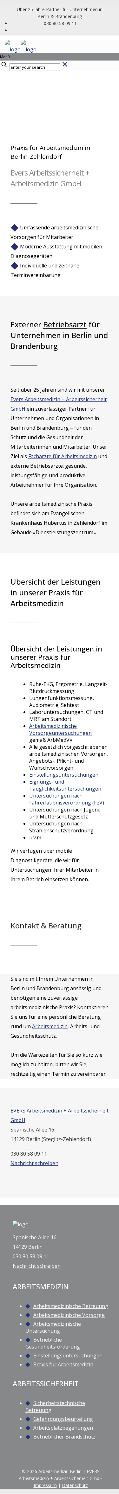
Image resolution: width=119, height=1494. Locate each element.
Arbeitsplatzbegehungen (63, 1427)
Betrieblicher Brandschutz (64, 1436)
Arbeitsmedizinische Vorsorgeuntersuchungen (60, 729)
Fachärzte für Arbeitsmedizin (62, 456)
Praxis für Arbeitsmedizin (63, 1364)
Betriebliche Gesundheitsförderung (52, 1343)
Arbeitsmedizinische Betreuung (70, 1306)
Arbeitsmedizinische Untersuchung (53, 1327)
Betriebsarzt (65, 324)
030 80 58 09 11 (60, 23)
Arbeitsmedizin (50, 1026)
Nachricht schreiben (34, 1163)
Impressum (45, 1485)
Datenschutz (75, 1485)
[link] (65, 66)
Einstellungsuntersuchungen (67, 1355)
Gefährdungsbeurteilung (63, 1418)
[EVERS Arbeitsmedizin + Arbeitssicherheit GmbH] (20, 49)
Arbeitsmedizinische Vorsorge (69, 1314)
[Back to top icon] (60, 1464)
